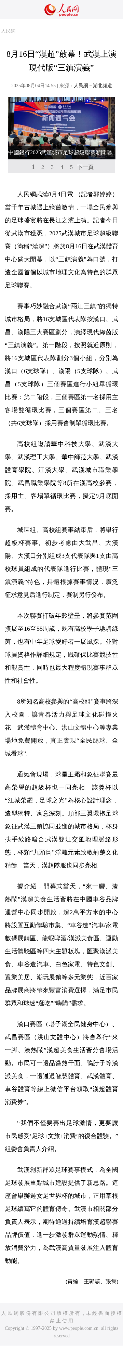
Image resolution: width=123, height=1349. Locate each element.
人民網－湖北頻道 (93, 85)
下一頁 (85, 167)
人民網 (8, 31)
